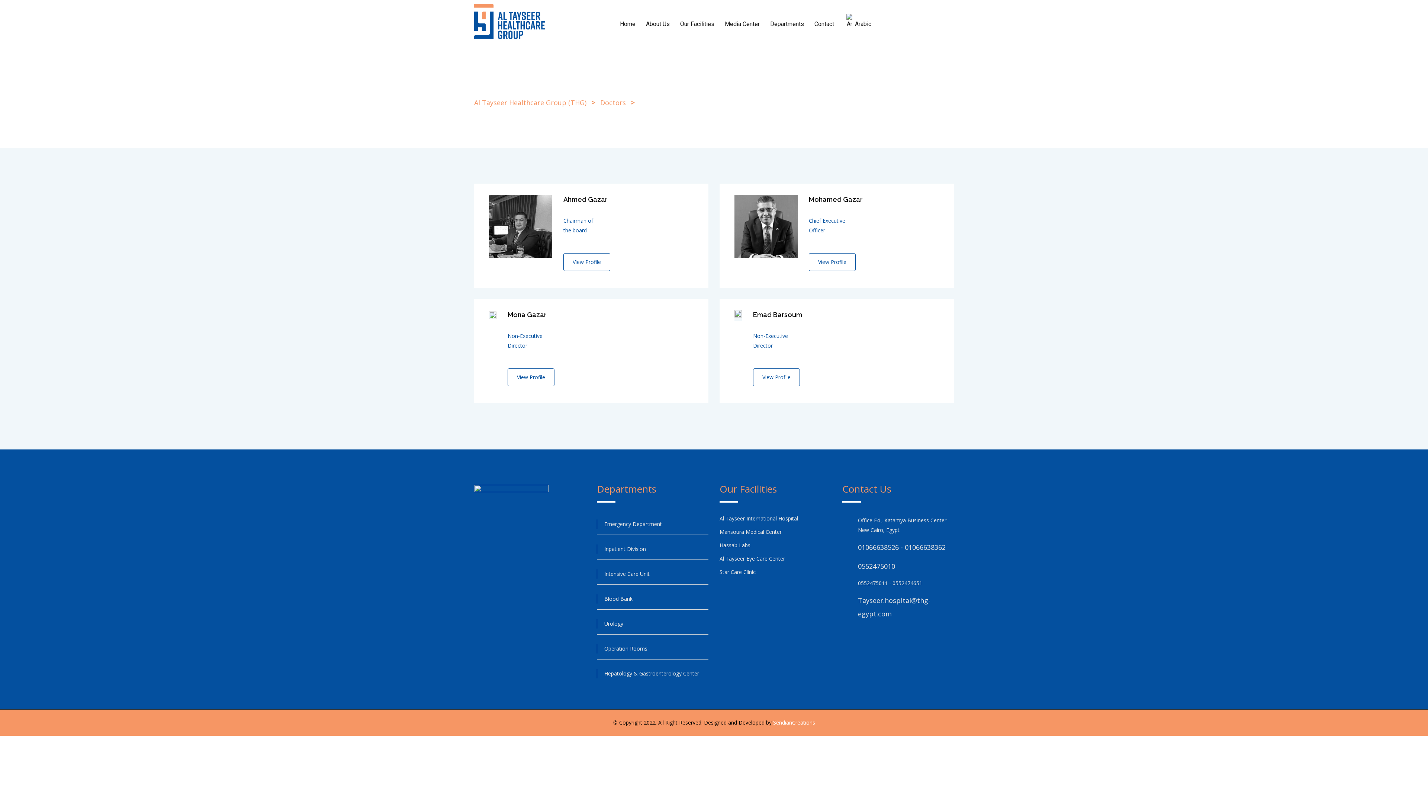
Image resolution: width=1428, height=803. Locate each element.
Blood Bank (618, 598)
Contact (824, 24)
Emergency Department (633, 524)
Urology (613, 623)
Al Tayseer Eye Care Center (752, 558)
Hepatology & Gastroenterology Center (651, 673)
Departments (787, 24)
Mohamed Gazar (836, 199)
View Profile (587, 261)
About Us (658, 24)
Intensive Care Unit (627, 573)
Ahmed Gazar (585, 199)
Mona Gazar (527, 315)
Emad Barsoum (777, 315)
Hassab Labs (735, 545)
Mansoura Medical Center (751, 531)
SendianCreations (794, 722)
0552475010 (876, 566)
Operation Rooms (625, 648)
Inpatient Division (625, 548)
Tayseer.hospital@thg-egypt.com (894, 607)
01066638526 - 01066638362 (902, 547)
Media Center (742, 24)
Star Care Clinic (738, 571)
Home (628, 24)
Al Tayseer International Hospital (759, 518)
